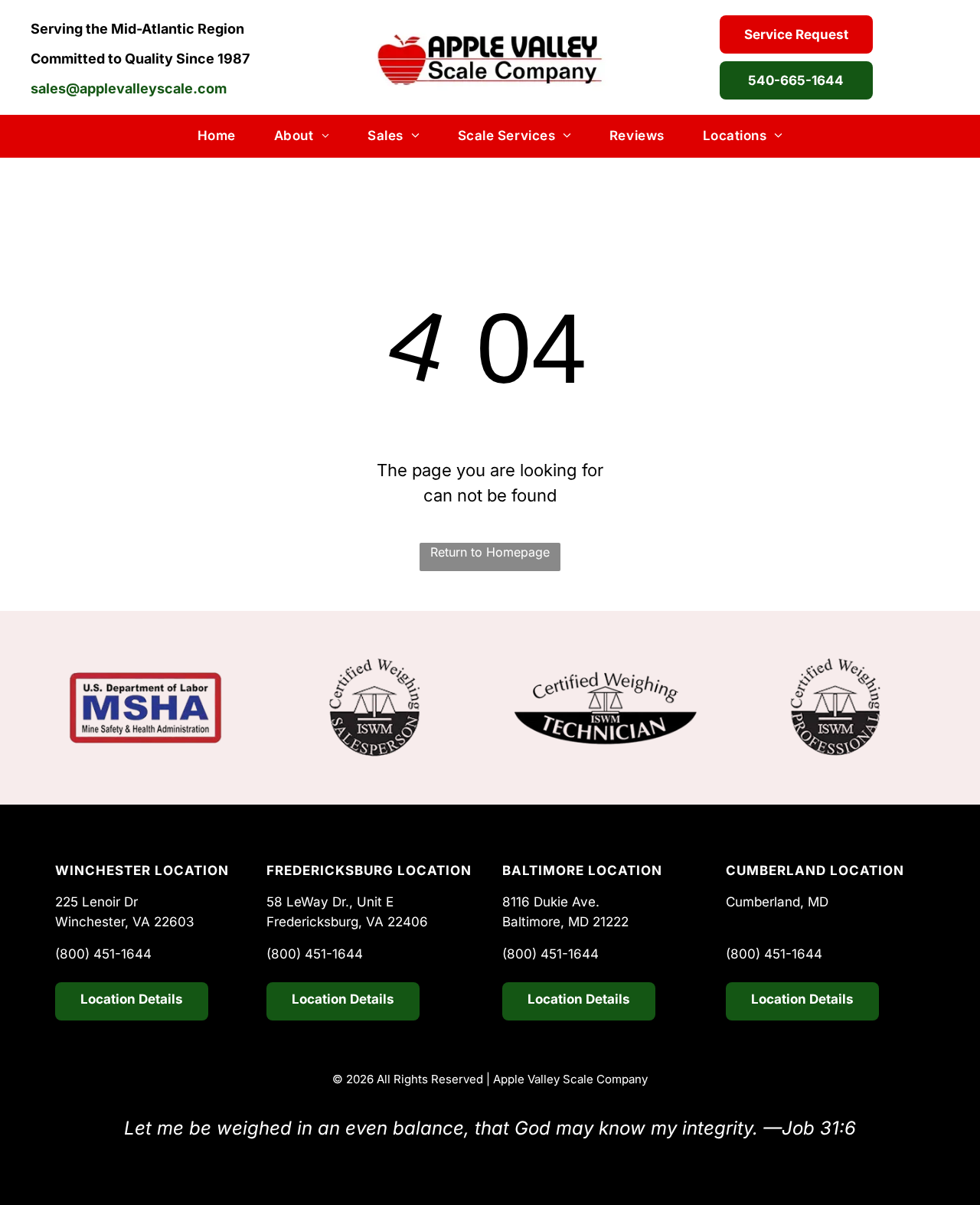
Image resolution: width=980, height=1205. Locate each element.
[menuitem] (216, 136)
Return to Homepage (490, 552)
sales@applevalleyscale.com (129, 88)
